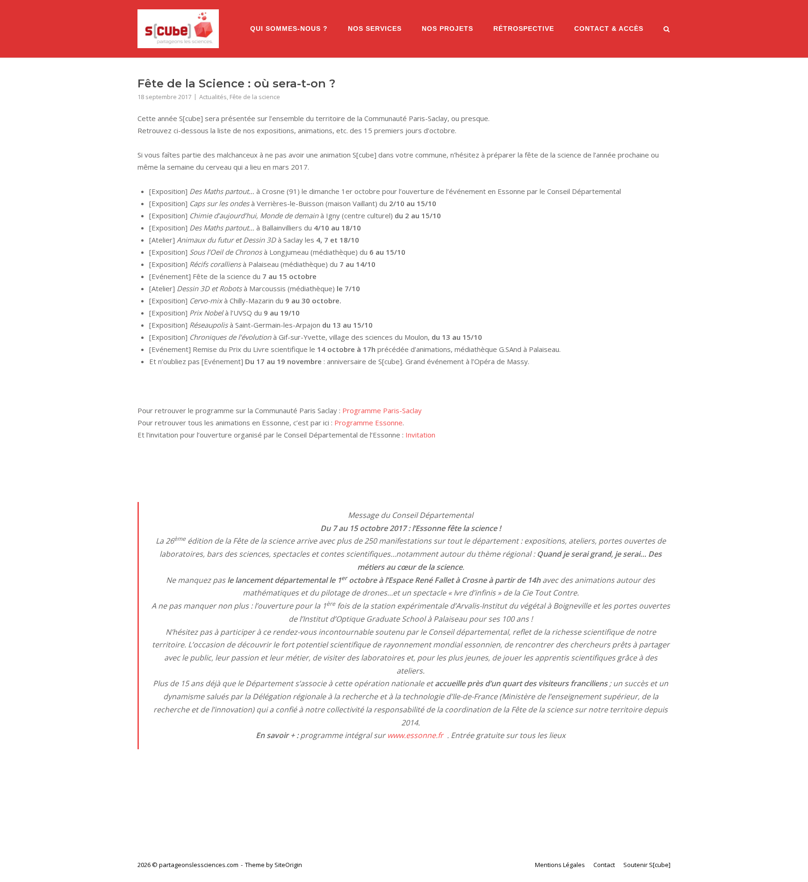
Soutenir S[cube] (647, 864)
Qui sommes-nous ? (289, 28)
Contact (604, 864)
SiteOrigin (288, 864)
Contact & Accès (608, 28)
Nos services (375, 28)
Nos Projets (447, 28)
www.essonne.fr (415, 735)
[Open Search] (667, 30)
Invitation (420, 434)
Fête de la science (255, 97)
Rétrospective (523, 28)
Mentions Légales (560, 864)
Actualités (213, 97)
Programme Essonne (368, 422)
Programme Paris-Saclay (382, 410)
